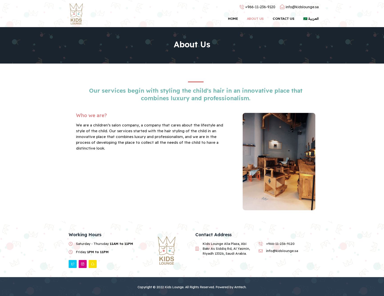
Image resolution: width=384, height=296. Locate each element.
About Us (255, 18)
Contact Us (283, 18)
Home (233, 18)
